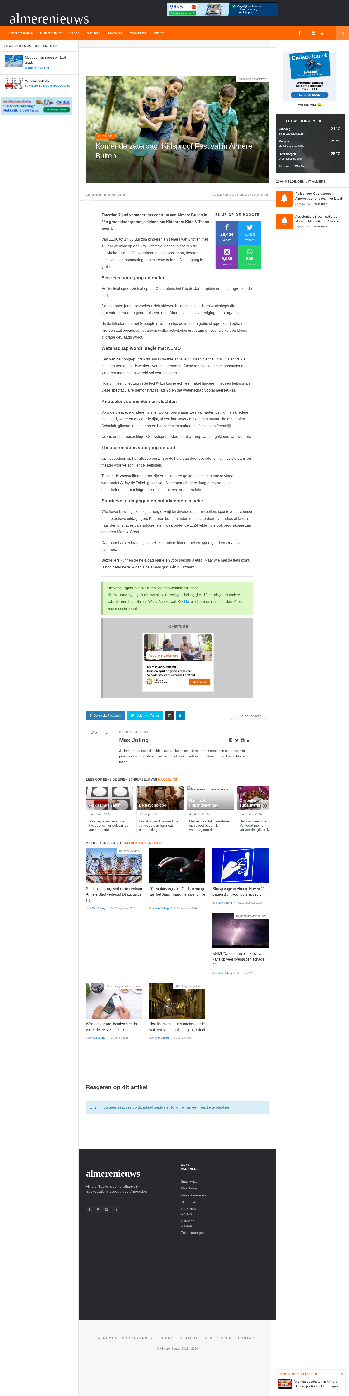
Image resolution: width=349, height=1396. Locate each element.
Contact (138, 33)
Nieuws (93, 33)
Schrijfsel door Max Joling (47, 85)
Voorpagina (21, 33)
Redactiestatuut (179, 1338)
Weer (159, 33)
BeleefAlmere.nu (193, 1195)
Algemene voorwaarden (125, 1338)
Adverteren (218, 1338)
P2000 (74, 33)
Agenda (115, 33)
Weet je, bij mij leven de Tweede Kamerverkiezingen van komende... (110, 825)
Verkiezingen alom (38, 80)
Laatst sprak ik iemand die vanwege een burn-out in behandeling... (159, 825)
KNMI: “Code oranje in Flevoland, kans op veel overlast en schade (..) (239, 959)
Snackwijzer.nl (191, 1181)
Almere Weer (191, 1202)
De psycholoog (152, 805)
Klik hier (300, 166)
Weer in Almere (37, 67)
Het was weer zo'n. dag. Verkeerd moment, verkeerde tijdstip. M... (258, 825)
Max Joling (98, 908)
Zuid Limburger (192, 1233)
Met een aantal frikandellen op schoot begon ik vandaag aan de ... (210, 825)
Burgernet (51, 33)
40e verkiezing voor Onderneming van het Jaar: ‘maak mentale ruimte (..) (177, 894)
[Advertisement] (172, 63)
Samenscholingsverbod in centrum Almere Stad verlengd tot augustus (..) (114, 894)
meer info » (321, 203)
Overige (105, 136)
